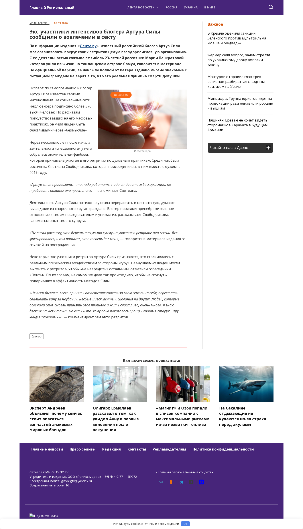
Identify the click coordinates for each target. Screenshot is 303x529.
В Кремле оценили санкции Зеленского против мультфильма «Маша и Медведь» (236, 38)
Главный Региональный (52, 7)
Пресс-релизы (83, 449)
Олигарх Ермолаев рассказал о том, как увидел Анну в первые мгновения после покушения (116, 419)
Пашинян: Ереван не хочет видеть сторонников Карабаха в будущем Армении (237, 125)
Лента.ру (88, 45)
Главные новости (47, 449)
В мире (209, 7)
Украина (191, 7)
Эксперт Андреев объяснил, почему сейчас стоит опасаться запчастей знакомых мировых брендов (56, 419)
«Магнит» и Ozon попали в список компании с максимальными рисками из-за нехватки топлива (182, 416)
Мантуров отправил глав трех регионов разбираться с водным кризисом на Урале (236, 81)
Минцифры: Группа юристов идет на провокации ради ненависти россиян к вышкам (240, 103)
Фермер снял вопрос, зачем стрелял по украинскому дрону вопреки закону (238, 60)
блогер (36, 336)
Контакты (137, 449)
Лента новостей (141, 7)
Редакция (111, 449)
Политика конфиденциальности (223, 449)
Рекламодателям (169, 449)
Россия (171, 7)
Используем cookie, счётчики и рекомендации (146, 524)
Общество (121, 94)
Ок (185, 524)
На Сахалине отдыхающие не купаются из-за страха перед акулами (242, 416)
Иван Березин (39, 23)
